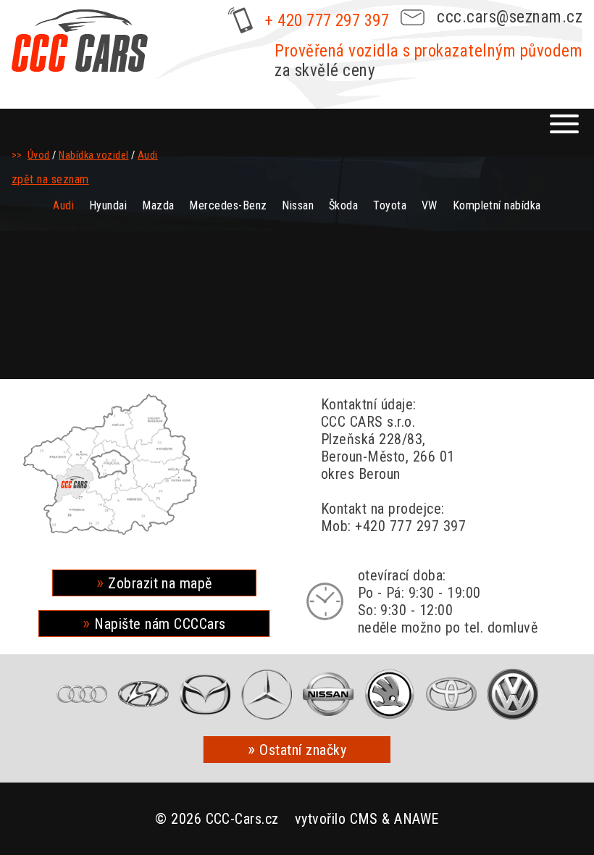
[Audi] (82, 694)
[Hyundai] (143, 694)
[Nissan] (328, 694)
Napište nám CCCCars (159, 624)
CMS (364, 818)
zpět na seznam (50, 179)
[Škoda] (389, 694)
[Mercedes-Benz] (266, 694)
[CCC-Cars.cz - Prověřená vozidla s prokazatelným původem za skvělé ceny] (80, 40)
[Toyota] (451, 694)
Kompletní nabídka (497, 205)
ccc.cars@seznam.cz (509, 17)
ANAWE (416, 818)
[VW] (513, 694)
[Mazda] (205, 694)
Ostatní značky (302, 750)
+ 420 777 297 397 (327, 20)
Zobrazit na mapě (160, 583)
